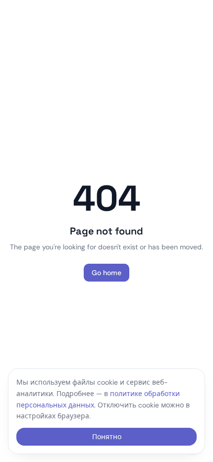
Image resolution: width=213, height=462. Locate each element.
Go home (106, 272)
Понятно (106, 436)
